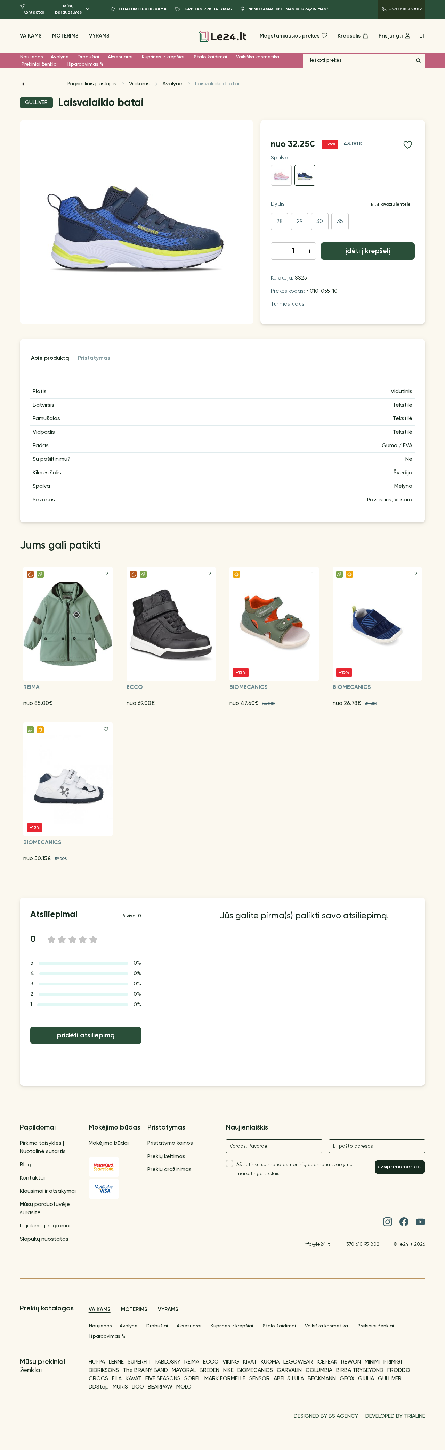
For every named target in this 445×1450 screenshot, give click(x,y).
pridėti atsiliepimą (86, 1035)
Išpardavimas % (85, 64)
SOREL (192, 1379)
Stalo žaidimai (210, 57)
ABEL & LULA (289, 1379)
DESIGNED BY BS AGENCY (326, 1416)
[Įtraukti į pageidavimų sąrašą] (408, 145)
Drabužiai (88, 57)
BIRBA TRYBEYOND (359, 1370)
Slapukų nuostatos (44, 1239)
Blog (25, 1165)
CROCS (98, 1379)
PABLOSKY (167, 1362)
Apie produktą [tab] (50, 358)
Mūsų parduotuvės (68, 9)
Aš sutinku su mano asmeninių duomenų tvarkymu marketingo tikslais (294, 1169)
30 (319, 221)
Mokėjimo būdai (109, 1143)
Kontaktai (32, 1178)
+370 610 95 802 (361, 1244)
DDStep (99, 1387)
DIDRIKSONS (104, 1370)
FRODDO (398, 1370)
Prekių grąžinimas (169, 1170)
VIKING (230, 1362)
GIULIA (366, 1379)
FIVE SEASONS (162, 1379)
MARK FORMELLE (224, 1379)
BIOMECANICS (255, 1370)
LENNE (116, 1362)
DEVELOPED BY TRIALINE (395, 1416)
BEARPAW (160, 1387)
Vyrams (99, 36)
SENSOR (259, 1379)
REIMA (191, 1362)
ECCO (211, 1362)
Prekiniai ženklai (40, 64)
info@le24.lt (317, 1244)
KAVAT (133, 1379)
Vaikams (31, 36)
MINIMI (372, 1362)
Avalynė (60, 57)
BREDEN (209, 1370)
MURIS (120, 1387)
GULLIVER (390, 1379)
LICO (138, 1387)
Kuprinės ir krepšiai (163, 57)
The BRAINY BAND (145, 1370)
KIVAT (250, 1362)
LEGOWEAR (298, 1362)
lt (422, 36)
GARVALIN (289, 1370)
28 (279, 221)
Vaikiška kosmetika (257, 57)
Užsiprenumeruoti (400, 1166)
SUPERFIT (139, 1362)
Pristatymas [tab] (94, 358)
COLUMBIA (319, 1370)
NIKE (228, 1370)
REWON (351, 1362)
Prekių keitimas (166, 1156)
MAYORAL (184, 1370)
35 (340, 221)
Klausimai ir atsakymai (48, 1191)
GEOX (347, 1379)
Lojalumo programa (45, 1226)
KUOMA (270, 1362)
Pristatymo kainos (170, 1143)
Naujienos (31, 57)
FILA (117, 1379)
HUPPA (97, 1362)
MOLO (184, 1387)
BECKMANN (322, 1379)
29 (299, 221)
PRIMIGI (392, 1362)
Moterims (65, 36)
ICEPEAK (327, 1362)
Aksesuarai (120, 57)
